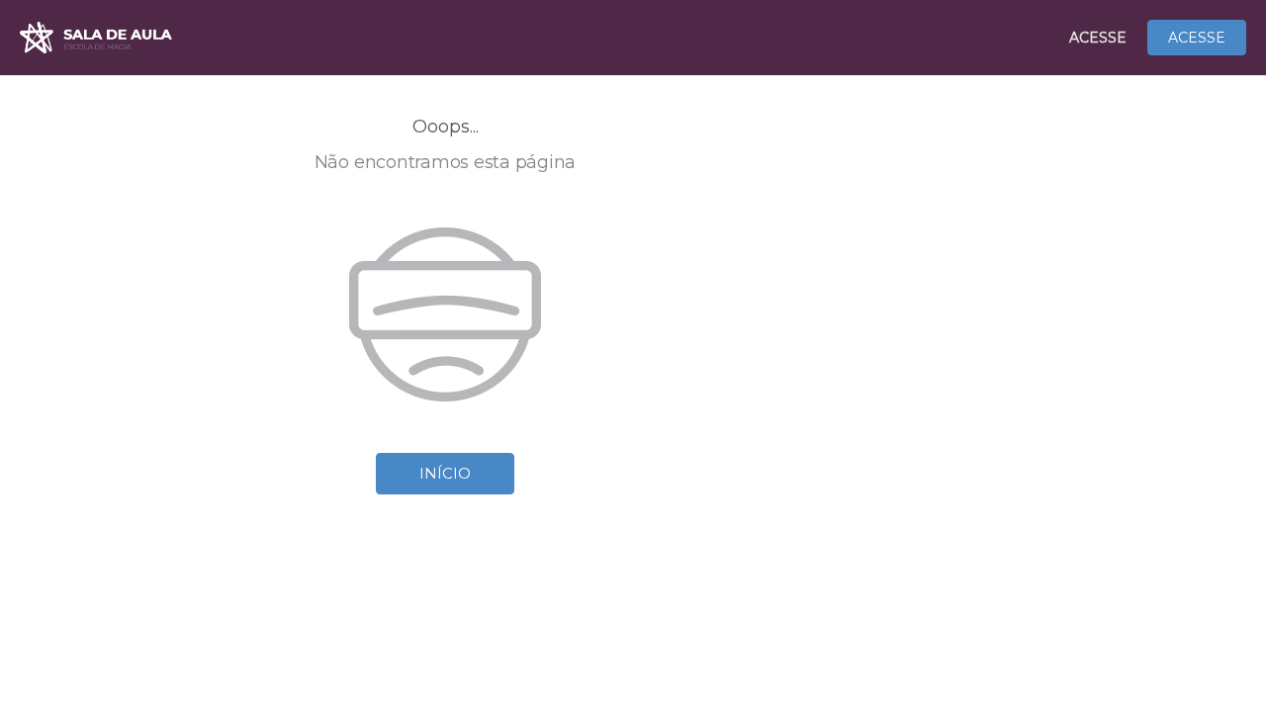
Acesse (1098, 37)
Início (445, 473)
